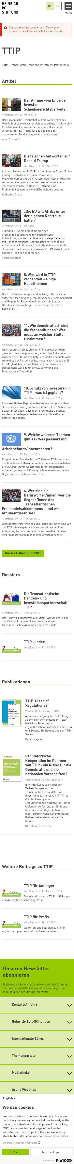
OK (15, 1152)
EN (57, 6)
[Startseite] (23, 8)
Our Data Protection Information (20, 1142)
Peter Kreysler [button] (34, 739)
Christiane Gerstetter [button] (38, 826)
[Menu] (68, 6)
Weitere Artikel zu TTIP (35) (23, 553)
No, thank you (51, 1152)
